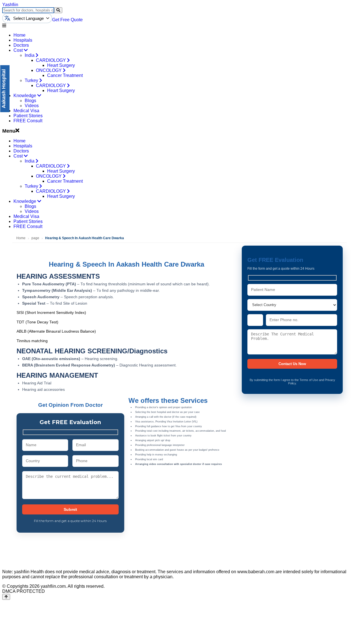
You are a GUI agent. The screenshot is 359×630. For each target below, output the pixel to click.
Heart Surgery (61, 65)
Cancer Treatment (65, 75)
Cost (18, 50)
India (30, 55)
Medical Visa (26, 110)
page (35, 238)
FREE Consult (27, 120)
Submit (70, 509)
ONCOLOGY (49, 70)
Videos (32, 105)
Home (19, 35)
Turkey (32, 80)
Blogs (30, 100)
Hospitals (22, 40)
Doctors (21, 45)
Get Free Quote (67, 19)
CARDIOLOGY (51, 60)
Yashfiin (10, 4)
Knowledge (25, 95)
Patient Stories (28, 115)
